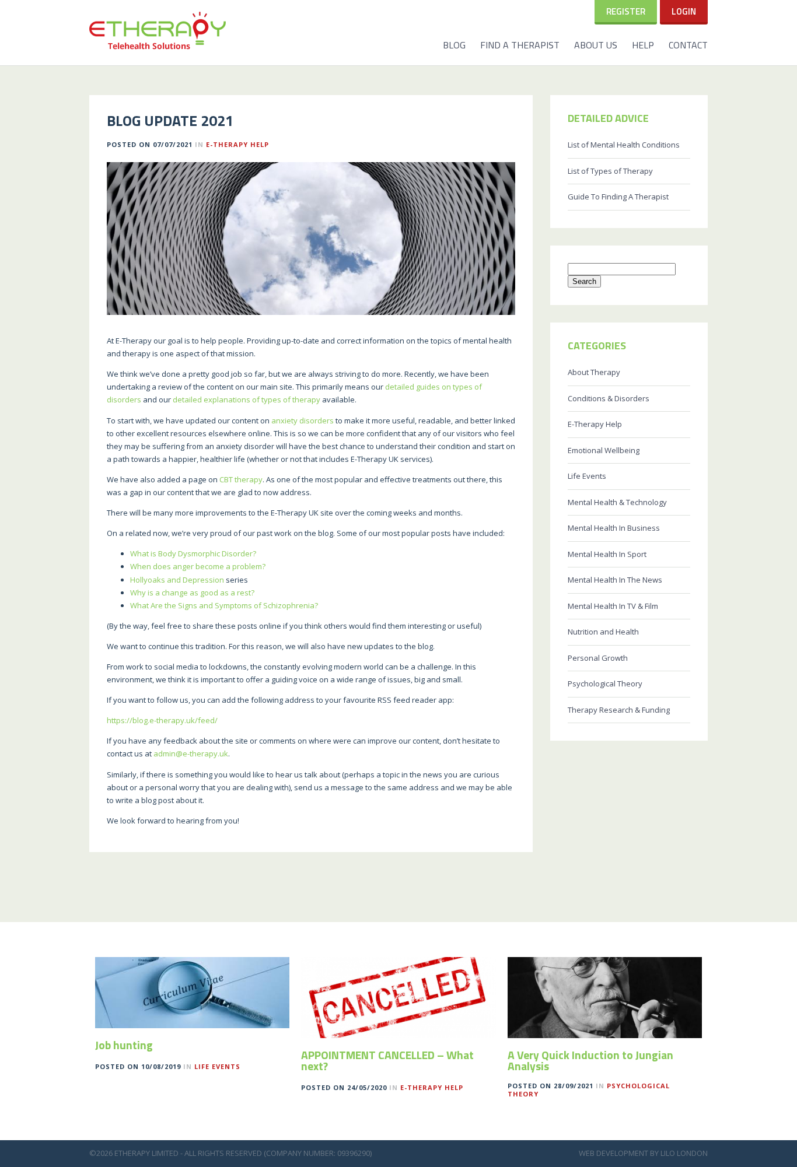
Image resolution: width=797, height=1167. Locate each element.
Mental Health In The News (615, 579)
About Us (595, 45)
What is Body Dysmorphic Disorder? (193, 553)
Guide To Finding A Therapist (618, 196)
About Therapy (594, 372)
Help (643, 45)
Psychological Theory (605, 683)
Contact (688, 45)
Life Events (587, 476)
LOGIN (684, 11)
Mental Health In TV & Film (613, 606)
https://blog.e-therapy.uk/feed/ (162, 720)
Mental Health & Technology (617, 502)
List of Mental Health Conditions (624, 144)
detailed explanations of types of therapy (246, 399)
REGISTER (625, 11)
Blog (454, 45)
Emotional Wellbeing (603, 450)
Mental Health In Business (614, 528)
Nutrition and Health (603, 631)
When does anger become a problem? (197, 566)
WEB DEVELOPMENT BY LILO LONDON (643, 1153)
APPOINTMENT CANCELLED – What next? (387, 1060)
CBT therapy (241, 479)
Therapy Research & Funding (619, 710)
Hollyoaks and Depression (177, 579)
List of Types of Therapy (610, 171)
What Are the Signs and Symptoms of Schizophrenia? (224, 605)
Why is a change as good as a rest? (192, 592)
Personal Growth (598, 658)
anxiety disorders (302, 420)
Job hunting (124, 1045)
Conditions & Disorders (608, 398)
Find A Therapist (520, 45)
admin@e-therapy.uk (190, 753)
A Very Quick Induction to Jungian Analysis (590, 1060)
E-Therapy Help (237, 144)
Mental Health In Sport (607, 554)
